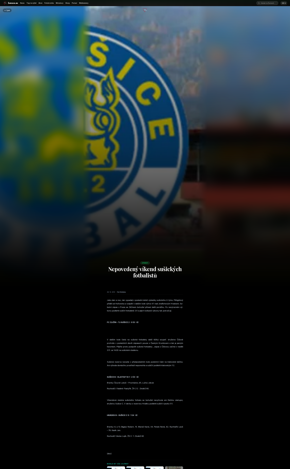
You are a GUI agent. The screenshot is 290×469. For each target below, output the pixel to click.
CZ (284, 3)
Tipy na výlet (31, 3)
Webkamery (83, 3)
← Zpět (7, 10)
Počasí (74, 3)
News (22, 3)
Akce (40, 3)
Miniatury (59, 3)
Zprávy (145, 263)
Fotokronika (49, 3)
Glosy (67, 3)
